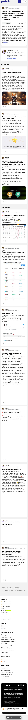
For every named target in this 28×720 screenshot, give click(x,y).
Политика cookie (5, 676)
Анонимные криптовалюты (8, 641)
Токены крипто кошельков (8, 639)
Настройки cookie (5, 678)
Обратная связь (5, 612)
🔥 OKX (3, 659)
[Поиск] (19, 1)
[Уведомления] (22, 1)
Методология (4, 668)
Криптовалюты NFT (7, 645)
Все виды (4, 635)
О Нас (2, 608)
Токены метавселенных (8, 650)
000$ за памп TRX (7, 313)
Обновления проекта (6, 619)
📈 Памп (3, 626)
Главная (3, 587)
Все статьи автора (11, 58)
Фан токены (5, 652)
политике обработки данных (15, 709)
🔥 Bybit (3, 661)
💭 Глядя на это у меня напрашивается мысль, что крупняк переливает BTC (13, 252)
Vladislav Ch (6, 7)
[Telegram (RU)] (23, 685)
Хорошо (14, 712)
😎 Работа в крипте (6, 604)
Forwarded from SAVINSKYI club (11, 469)
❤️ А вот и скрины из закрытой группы (11, 413)
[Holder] (7, 685)
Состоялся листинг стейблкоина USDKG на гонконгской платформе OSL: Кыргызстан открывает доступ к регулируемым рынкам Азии (13, 163)
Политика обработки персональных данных (12, 703)
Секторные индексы (6, 670)
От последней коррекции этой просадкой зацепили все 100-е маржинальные (11, 552)
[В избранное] (3, 107)
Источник (5, 42)
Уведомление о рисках (6, 674)
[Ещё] (25, 23)
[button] (14, 717)
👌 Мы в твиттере (5, 606)
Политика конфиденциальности (10, 701)
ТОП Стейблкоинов (7, 648)
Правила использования (8, 702)
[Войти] (25, 1)
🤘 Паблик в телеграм (6, 601)
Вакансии (3, 610)
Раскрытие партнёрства (7, 672)
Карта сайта (4, 614)
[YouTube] (19, 685)
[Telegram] (21, 685)
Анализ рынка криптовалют (9, 8)
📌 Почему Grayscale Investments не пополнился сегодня (13, 216)
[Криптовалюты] (11, 717)
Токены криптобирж (7, 637)
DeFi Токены (5, 643)
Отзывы (3, 617)
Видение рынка (7, 524)
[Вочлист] (16, 717)
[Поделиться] (5, 107)
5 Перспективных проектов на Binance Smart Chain (11, 354)
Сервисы (6, 69)
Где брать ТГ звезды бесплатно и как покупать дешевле (13, 117)
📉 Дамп (3, 628)
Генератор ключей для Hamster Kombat (12, 73)
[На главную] (8, 717)
